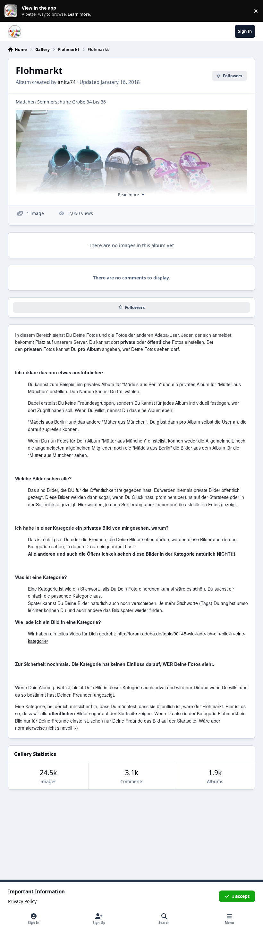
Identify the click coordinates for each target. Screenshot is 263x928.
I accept (241, 896)
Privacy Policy (22, 901)
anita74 (67, 82)
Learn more (12, 11)
